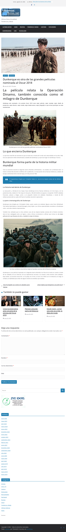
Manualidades (5, 494)
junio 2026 (4, 418)
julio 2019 (4, 466)
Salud (2, 502)
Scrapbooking (7, 31)
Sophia (14, 86)
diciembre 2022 (5, 432)
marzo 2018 (4, 472)
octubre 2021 (4, 437)
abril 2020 (4, 461)
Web (2, 373)
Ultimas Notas (7, 27)
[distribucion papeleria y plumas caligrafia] (13, 396)
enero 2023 (4, 429)
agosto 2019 (4, 464)
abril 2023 (4, 424)
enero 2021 (4, 445)
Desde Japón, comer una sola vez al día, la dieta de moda (54, 311)
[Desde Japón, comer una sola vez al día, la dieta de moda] (55, 297)
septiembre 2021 (5, 440)
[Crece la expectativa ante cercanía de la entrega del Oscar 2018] (11, 297)
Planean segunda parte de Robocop (31, 310)
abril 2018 (4, 469)
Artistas (3, 484)
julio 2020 (4, 453)
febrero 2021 (4, 442)
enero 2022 (4, 434)
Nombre (4, 358)
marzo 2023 (4, 426)
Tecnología (22, 31)
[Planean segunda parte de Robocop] (33, 297)
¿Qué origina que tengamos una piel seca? (50, 285)
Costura (43, 27)
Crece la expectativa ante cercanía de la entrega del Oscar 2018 (10, 312)
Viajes (15, 27)
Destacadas (11, 75)
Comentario (5, 336)
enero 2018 (4, 474)
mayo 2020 (4, 458)
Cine (15, 31)
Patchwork (52, 27)
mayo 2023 (4, 421)
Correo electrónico (7, 366)
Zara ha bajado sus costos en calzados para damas (16, 286)
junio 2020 (4, 456)
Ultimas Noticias (5, 508)
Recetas (22, 27)
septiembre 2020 (5, 450)
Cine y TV (5, 75)
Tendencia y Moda (32, 27)
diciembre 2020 (5, 448)
